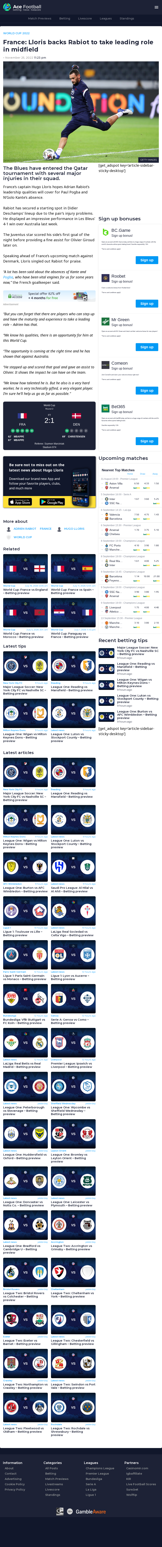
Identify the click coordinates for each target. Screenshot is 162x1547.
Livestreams (54, 1484)
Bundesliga (94, 1479)
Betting (64, 18)
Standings (127, 18)
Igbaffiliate (134, 1473)
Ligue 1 (91, 1495)
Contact (11, 1473)
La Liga (91, 1489)
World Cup (22, 537)
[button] (156, 7)
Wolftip (131, 1495)
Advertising (13, 1479)
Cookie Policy (15, 1484)
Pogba (8, 277)
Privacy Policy (15, 1489)
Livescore (85, 18)
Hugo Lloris (73, 528)
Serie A (91, 1484)
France (46, 528)
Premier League (97, 1473)
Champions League (100, 1468)
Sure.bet (132, 1489)
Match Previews (39, 18)
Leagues (106, 18)
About (9, 1468)
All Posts (51, 1468)
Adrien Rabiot (24, 528)
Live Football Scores (141, 1484)
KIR (128, 1479)
